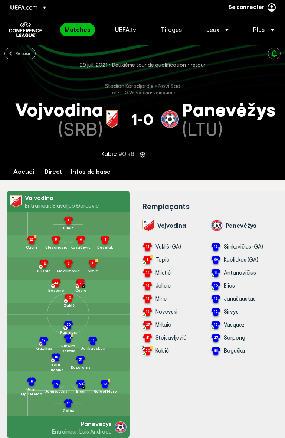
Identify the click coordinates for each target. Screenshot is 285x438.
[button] (217, 30)
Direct (53, 172)
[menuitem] (80, 30)
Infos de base (91, 172)
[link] (77, 30)
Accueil (24, 172)
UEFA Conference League (25, 29)
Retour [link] (23, 53)
